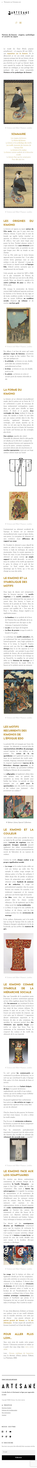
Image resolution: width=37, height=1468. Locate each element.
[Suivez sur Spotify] (10, 1436)
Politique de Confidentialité (9, 1410)
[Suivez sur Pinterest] (2, 1436)
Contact (4, 1415)
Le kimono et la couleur (18, 150)
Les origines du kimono (18, 138)
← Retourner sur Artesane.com (11, 2)
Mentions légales (6, 1408)
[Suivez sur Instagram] (2, 1431)
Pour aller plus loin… (18, 159)
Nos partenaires (6, 1412)
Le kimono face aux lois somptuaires (18, 157)
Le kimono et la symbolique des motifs (18, 143)
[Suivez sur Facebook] (6, 1431)
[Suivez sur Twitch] (6, 1436)
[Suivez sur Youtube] (10, 1431)
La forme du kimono (18, 140)
